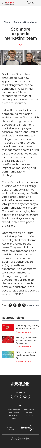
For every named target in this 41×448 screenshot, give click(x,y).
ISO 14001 (29, 415)
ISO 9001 (29, 412)
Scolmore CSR (29, 409)
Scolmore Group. (24, 440)
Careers (14, 418)
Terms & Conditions (13, 409)
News (7, 22)
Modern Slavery (13, 412)
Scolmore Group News (25, 22)
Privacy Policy (13, 415)
